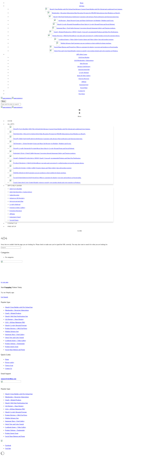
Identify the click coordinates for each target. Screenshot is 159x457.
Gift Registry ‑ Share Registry (14, 319)
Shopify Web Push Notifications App (16, 316)
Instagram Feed (83, 84)
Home (7, 359)
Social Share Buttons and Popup (15, 350)
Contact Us (8, 368)
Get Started (4, 297)
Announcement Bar (84, 69)
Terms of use (9, 365)
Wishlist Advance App (12, 331)
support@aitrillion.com (8, 379)
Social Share (84, 88)
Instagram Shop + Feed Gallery (14, 334)
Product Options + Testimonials (15, 343)
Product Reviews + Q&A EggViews (16, 328)
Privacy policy (9, 362)
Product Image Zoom (11, 346)
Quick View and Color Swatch (14, 337)
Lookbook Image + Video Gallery (15, 340)
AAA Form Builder (83, 57)
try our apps (4, 282)
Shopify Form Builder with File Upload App (19, 307)
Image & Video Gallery (84, 75)
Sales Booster (84, 63)
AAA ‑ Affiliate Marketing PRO (15, 322)
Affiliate (83, 81)
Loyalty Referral (84, 72)
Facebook (8, 445)
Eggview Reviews (84, 78)
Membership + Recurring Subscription (17, 310)
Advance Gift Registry (83, 66)
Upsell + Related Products (13, 313)
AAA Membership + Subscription (84, 60)
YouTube (8, 448)
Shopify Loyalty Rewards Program (16, 325)
